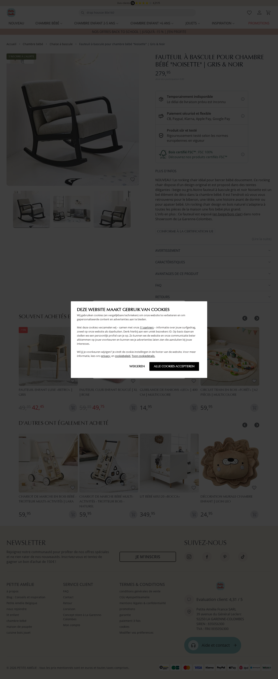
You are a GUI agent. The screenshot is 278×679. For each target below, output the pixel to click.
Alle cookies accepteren (174, 366)
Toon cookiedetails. (143, 356)
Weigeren (137, 366)
